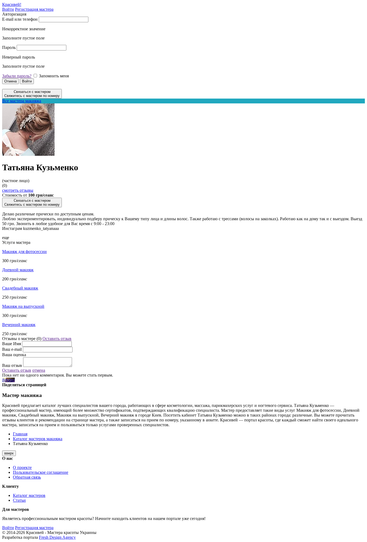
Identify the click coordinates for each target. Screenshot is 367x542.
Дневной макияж (18, 270)
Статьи (19, 500)
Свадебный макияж (20, 288)
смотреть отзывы (17, 190)
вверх (9, 453)
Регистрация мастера (34, 9)
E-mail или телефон (20, 19)
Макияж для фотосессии (24, 251)
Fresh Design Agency (57, 537)
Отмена (10, 81)
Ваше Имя (11, 343)
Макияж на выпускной (23, 306)
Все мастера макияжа (21, 101)
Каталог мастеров (29, 495)
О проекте (22, 467)
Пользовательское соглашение (40, 472)
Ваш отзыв (12, 365)
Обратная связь (27, 477)
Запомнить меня (54, 76)
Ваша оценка (14, 354)
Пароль (9, 47)
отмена (38, 370)
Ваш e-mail (12, 349)
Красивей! (11, 4)
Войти (8, 9)
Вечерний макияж (18, 324)
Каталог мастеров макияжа (37, 438)
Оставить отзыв (56, 338)
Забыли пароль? (16, 76)
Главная (20, 434)
